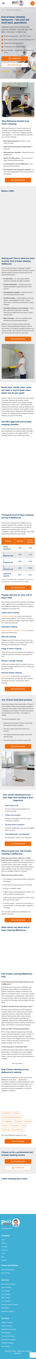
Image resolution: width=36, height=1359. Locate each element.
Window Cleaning (6, 1326)
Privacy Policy (5, 1273)
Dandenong (6, 1113)
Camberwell (15, 1125)
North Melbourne (17, 1130)
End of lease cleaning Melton (11, 1117)
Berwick (5, 1125)
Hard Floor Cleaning (7, 1343)
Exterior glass (5, 676)
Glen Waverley (7, 1121)
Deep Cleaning (5, 1301)
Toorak (24, 1125)
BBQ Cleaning (5, 1297)
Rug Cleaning (5, 1291)
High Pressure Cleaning (8, 1329)
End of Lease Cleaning (8, 1284)
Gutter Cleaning (6, 1332)
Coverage (4, 1246)
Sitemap (3, 1260)
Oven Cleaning (5, 1294)
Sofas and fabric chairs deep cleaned (13, 630)
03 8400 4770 (32, 3)
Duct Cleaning (5, 1346)
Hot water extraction (7, 616)
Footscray (28, 1121)
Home (3, 1240)
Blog (2, 1257)
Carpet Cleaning (6, 1287)
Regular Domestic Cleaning (9, 1304)
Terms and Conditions (7, 1269)
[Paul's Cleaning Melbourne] (18, 3)
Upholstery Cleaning (7, 1311)
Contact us (4, 1250)
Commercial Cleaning (7, 1336)
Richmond (18, 1121)
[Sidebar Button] (3, 3)
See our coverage (18, 1141)
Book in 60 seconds (15, 65)
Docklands (5, 1130)
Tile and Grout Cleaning (8, 1339)
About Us (4, 1243)
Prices (3, 1253)
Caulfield (16, 1113)
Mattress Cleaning (6, 1322)
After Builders (5, 1308)
